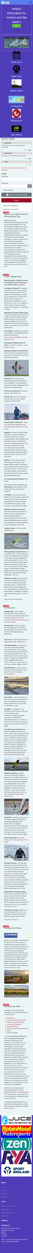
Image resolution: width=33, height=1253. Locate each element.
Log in (16, 200)
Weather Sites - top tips (8, 1206)
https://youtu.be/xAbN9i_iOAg (14, 337)
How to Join (18, 618)
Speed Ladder (5, 1216)
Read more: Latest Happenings (13, 599)
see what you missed (15, 345)
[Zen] (16, 1144)
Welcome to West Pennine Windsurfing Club (16, 215)
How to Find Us (5, 1194)
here (8, 353)
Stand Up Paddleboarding (15, 1022)
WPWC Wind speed (6, 1212)
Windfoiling (11, 1018)
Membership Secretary (20, 620)
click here (11, 1108)
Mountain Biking (12, 1026)
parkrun (9, 1033)
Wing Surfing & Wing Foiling (16, 1020)
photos (22, 524)
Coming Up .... (10, 607)
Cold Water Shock (9, 424)
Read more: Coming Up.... (11, 919)
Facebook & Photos (13, 928)
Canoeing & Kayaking (14, 1024)
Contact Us (4, 1197)
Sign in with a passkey (18, 194)
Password (4, 183)
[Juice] (16, 1120)
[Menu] (30, 2)
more (15, 906)
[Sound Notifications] (30, 164)
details (6, 481)
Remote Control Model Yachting (17, 1028)
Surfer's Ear (19, 426)
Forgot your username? (10, 209)
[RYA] (16, 1157)
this (12, 530)
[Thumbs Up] (29, 149)
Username (4, 176)
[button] (14, 30)
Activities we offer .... (13, 1006)
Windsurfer (15, 445)
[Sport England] (16, 1170)
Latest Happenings (12, 276)
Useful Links (4, 1209)
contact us (21, 284)
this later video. (9, 339)
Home (3, 1187)
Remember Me (8, 190)
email (8, 878)
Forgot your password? (10, 206)
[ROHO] (16, 1131)
